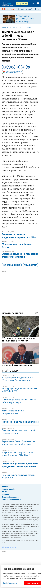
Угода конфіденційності (11, 499)
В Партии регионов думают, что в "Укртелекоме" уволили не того (17, 379)
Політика (13, 28)
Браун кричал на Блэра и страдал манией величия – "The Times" (17, 454)
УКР (32, 3)
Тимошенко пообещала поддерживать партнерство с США (19, 236)
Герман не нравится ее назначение (20, 421)
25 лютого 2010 (25, 28)
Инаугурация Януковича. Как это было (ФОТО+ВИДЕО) (20, 390)
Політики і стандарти (10, 497)
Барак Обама (30, 265)
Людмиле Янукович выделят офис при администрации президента (20, 465)
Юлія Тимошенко (11, 265)
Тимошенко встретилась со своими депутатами (18, 476)
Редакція (5, 494)
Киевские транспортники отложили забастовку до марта (19, 401)
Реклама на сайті (8, 489)
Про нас (5, 486)
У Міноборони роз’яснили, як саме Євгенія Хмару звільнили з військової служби (26, 21)
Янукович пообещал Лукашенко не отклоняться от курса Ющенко (18, 442)
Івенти (4, 492)
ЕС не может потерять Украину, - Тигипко (17, 246)
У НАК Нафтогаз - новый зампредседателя (13, 412)
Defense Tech (8, 9)
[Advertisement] (20, 288)
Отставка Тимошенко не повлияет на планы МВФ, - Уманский (20, 255)
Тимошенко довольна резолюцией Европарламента (18, 431)
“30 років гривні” (24, 9)
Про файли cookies (10, 583)
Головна (5, 28)
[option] (20, 18)
